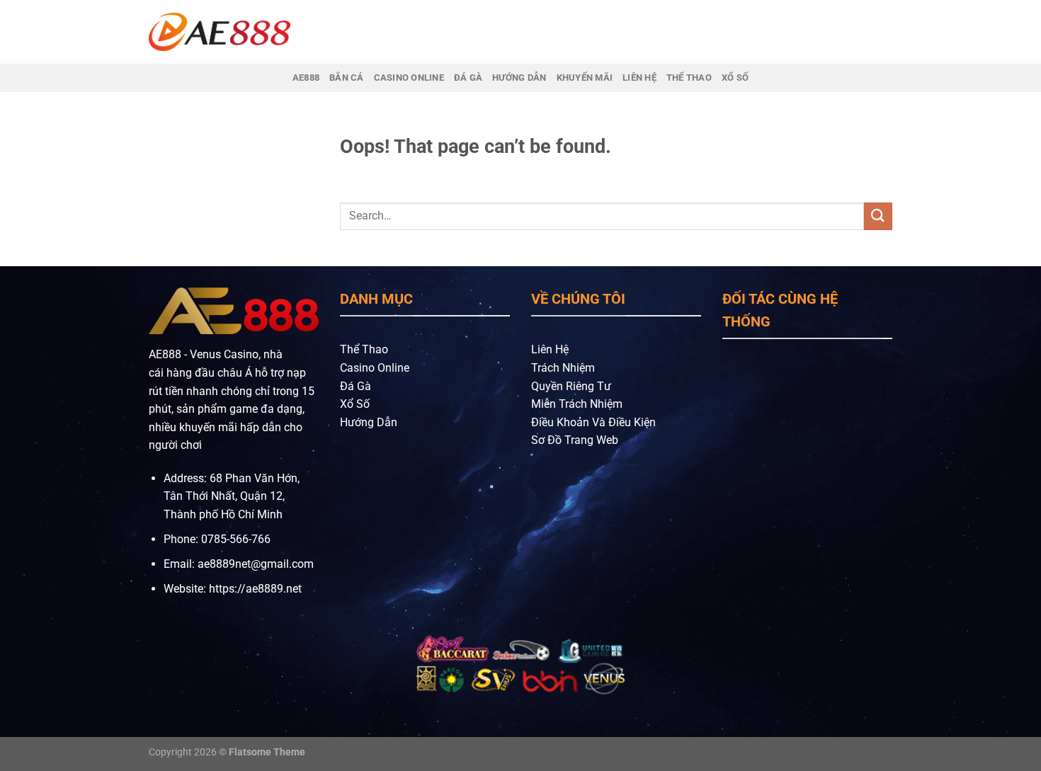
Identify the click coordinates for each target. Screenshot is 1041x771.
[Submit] (878, 216)
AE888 (305, 77)
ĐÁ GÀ (468, 77)
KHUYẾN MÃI (585, 77)
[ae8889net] (219, 32)
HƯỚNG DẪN (519, 77)
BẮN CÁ (346, 77)
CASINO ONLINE (409, 77)
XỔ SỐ (735, 77)
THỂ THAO (689, 77)
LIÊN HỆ (639, 77)
